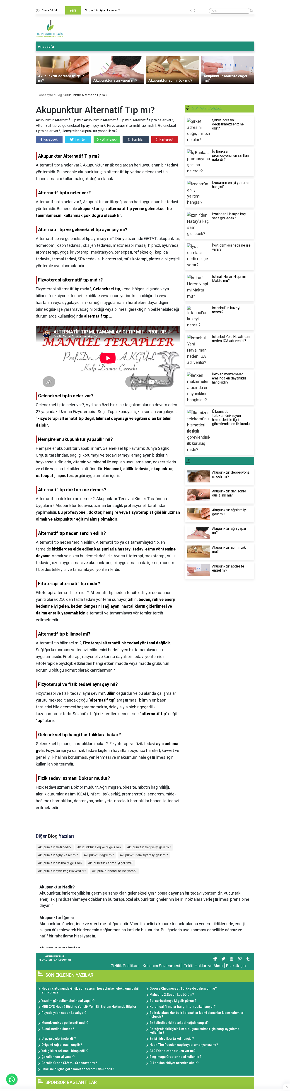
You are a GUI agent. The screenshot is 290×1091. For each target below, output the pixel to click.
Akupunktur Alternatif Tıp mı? (85, 95)
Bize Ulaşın (236, 965)
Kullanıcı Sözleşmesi (161, 965)
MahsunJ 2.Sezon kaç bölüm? (172, 994)
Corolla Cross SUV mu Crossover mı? (69, 1063)
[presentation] (191, 11)
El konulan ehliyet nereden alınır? (174, 1063)
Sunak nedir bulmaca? (57, 1029)
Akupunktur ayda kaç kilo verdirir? (62, 871)
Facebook (51, 139)
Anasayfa (46, 46)
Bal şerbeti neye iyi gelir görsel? (173, 1001)
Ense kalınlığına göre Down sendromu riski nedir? (77, 1069)
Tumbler (137, 139)
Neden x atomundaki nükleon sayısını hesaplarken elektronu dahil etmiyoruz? (90, 990)
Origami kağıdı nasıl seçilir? (61, 1045)
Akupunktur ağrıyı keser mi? (58, 855)
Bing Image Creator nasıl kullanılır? (175, 1057)
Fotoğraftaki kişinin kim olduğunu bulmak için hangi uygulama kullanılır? (194, 1031)
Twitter (80, 139)
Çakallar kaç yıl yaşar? (58, 1057)
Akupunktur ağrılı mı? (99, 855)
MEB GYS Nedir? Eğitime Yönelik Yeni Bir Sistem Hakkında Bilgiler (88, 1006)
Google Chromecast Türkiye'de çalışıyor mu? (183, 988)
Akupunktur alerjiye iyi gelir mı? (149, 847)
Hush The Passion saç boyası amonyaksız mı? (184, 1045)
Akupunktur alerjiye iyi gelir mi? (99, 847)
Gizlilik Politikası (125, 965)
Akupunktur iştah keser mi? (68, 10)
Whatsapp (109, 139)
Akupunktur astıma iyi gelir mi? (60, 863)
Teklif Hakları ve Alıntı (203, 965)
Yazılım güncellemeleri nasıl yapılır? (68, 1001)
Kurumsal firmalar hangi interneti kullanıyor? (183, 1006)
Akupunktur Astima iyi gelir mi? (110, 863)
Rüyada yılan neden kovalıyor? (64, 1013)
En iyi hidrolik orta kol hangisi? (172, 1038)
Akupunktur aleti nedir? (54, 847)
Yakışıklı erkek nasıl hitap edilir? (65, 1051)
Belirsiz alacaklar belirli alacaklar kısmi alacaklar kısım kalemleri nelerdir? (197, 1014)
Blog (59, 95)
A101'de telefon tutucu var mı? (173, 1051)
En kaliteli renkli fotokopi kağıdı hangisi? (179, 1023)
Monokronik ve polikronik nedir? (65, 1023)
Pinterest (166, 139)
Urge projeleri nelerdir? (58, 1038)
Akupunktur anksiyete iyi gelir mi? (144, 855)
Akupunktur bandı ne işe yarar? (114, 871)
